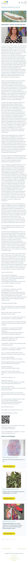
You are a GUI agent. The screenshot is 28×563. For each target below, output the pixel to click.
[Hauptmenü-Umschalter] (25, 2)
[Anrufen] (19, 2)
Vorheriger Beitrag (6, 548)
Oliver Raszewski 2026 (10, 457)
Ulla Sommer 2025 (9, 521)
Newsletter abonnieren (14, 558)
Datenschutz (14, 555)
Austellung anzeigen (8, 466)
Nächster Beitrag (22, 548)
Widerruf (14, 560)
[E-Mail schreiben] (22, 2)
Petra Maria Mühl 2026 (11, 489)
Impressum (14, 557)
